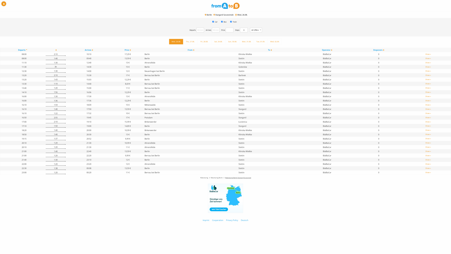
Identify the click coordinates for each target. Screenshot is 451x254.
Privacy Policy (232, 220)
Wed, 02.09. (274, 41)
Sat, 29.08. (218, 41)
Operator (326, 50)
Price (223, 30)
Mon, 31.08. (246, 41)
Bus (225, 22)
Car (216, 22)
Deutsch (244, 220)
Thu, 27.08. (190, 41)
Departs (193, 30)
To (269, 50)
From (190, 50)
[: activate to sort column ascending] (55, 50)
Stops (237, 30)
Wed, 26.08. (176, 41)
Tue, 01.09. (260, 41)
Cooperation (217, 220)
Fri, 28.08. (204, 41)
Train (235, 22)
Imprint (206, 220)
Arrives (208, 30)
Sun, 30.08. (232, 41)
